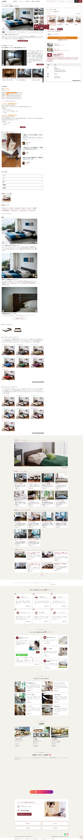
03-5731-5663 (25, 810)
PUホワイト (26, 283)
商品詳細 (4, 187)
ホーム (3, 213)
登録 (38, 652)
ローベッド (5, 208)
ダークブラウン (15, 210)
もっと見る (41, 574)
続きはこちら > (65, 467)
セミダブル (18, 208)
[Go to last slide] (3, 19)
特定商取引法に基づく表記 (55, 836)
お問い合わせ (66, 836)
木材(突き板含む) (6, 210)
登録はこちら (46, 655)
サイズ (4, 175)
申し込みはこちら (47, 643)
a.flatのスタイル (28, 1)
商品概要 (4, 184)
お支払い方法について (57, 77)
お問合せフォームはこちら (25, 814)
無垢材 (35, 208)
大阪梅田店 (28, 162)
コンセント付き (32, 210)
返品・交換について (57, 76)
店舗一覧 (33, 1)
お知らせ (55, 823)
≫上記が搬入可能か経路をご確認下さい (60, 71)
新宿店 (27, 152)
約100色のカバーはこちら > (38, 382)
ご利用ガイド (27, 823)
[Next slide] (32, 19)
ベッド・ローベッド (8, 213)
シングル (11, 208)
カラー (4, 178)
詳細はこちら (28, 621)
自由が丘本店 (9, 105)
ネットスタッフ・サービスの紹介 (61, 817)
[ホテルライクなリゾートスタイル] (41, 454)
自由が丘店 (28, 142)
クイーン (29, 208)
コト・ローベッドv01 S (6, 109)
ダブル (24, 208)
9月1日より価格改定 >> (56, 31)
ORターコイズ (14, 283)
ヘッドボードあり (23, 210)
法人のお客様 (37, 1)
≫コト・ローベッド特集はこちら (19, 38)
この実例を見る (40, 64)
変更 (55, 64)
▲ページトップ (53, 584)
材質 (3, 181)
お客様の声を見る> (56, 11)
